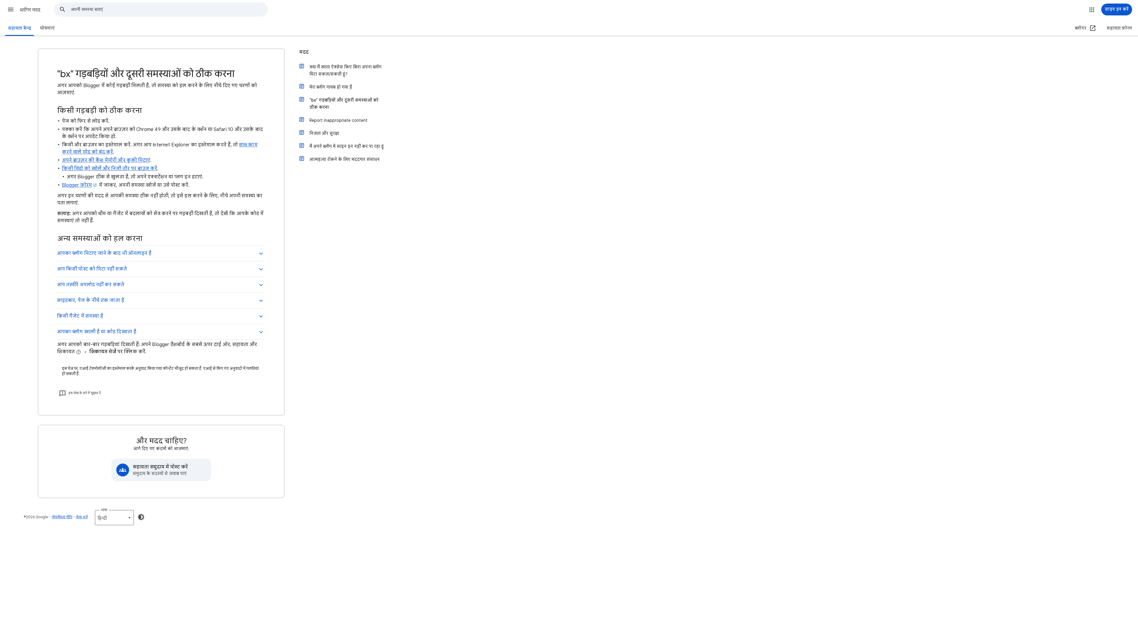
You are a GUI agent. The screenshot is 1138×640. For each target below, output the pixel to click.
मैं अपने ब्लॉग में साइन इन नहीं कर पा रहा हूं (346, 146)
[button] (11, 9)
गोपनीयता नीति (62, 517)
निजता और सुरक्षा (324, 133)
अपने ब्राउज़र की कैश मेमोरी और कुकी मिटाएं (106, 160)
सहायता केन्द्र (19, 28)
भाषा (104, 510)
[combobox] (169, 9)
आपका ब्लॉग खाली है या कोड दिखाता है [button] (96, 332)
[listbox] (114, 517)
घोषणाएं (47, 28)
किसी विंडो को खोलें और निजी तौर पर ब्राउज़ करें (109, 169)
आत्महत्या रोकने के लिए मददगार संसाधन (344, 159)
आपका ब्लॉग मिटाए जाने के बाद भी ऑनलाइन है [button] (104, 253)
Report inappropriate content (338, 120)
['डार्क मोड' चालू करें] (141, 517)
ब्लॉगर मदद (30, 10)
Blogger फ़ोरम (77, 185)
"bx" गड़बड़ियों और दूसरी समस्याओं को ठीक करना (343, 103)
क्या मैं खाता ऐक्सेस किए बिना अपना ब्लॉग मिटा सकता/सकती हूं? (345, 70)
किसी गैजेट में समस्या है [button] (80, 316)
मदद (304, 52)
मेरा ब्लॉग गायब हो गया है (330, 87)
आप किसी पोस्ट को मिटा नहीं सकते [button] (92, 269)
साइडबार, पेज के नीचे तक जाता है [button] (90, 300)
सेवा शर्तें (82, 517)
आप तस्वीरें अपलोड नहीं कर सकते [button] (90, 285)
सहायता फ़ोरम (1119, 28)
